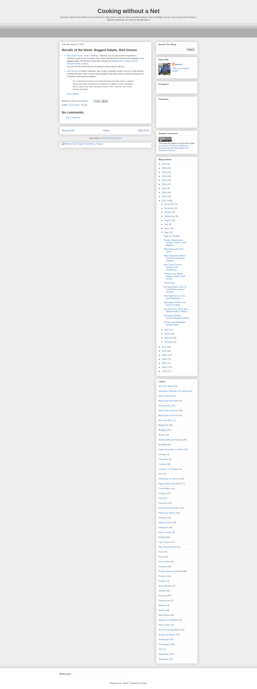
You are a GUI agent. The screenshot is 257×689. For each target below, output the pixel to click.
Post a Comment (73, 117)
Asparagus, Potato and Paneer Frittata (174, 303)
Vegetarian (164, 659)
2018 (164, 176)
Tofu (161, 649)
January (168, 342)
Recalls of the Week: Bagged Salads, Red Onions (174, 276)
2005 (164, 371)
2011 (164, 347)
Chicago (162, 454)
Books (161, 435)
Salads (162, 610)
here (123, 66)
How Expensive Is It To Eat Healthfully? (174, 297)
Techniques (164, 644)
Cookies (162, 464)
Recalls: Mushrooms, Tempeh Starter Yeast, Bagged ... (175, 242)
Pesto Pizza (169, 283)
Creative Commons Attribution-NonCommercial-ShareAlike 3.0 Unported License (174, 148)
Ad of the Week (166, 386)
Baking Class (165, 405)
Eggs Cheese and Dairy (170, 483)
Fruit (161, 498)
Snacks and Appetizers (169, 630)
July (166, 224)
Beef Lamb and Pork (168, 415)
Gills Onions (72, 71)
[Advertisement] (113, 30)
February (169, 337)
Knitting (162, 537)
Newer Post (68, 130)
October (168, 212)
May (166, 232)
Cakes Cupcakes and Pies (171, 449)
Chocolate (163, 459)
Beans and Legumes (168, 410)
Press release (73, 94)
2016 (164, 184)
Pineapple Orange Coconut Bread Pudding (176, 316)
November (169, 208)
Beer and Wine (166, 420)
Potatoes (163, 566)
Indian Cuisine (165, 522)
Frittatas (162, 493)
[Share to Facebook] (103, 101)
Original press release (121, 61)
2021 (164, 164)
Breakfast (163, 444)
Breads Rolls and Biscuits (170, 440)
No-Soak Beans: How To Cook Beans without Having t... (175, 289)
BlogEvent (163, 425)
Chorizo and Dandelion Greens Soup (174, 323)
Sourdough (164, 639)
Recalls (84, 105)
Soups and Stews (167, 634)
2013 (164, 196)
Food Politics (74, 105)
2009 (164, 355)
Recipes (162, 595)
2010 (164, 351)
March (167, 333)
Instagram (163, 527)
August (167, 220)
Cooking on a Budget (168, 469)
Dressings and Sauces (169, 478)
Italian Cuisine (165, 532)
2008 (164, 359)
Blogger (143, 683)
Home (106, 130)
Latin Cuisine (165, 542)
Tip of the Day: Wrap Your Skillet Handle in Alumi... (176, 310)
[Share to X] (100, 101)
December (169, 204)
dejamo (74, 101)
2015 (164, 188)
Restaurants (164, 600)
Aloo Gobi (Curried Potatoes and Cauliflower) (172, 267)
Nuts (161, 552)
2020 (164, 168)
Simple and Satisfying (169, 620)
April (166, 329)
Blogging (163, 430)
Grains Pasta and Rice (169, 508)
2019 (164, 172)
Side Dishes (164, 615)
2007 (164, 363)
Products (163, 576)
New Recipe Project (168, 547)
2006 (164, 367)
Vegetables (164, 654)
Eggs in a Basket (172, 236)
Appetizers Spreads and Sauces (174, 391)
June (167, 228)
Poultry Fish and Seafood (170, 571)
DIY (160, 474)
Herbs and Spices (167, 513)
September (169, 216)
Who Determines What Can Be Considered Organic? (174, 258)
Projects (162, 581)
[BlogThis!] (98, 101)
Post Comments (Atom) (111, 138)
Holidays (163, 518)
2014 (164, 192)
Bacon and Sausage (168, 400)
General (162, 503)
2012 (164, 200)
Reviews (162, 605)
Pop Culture (164, 561)
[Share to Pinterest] (106, 101)
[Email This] (95, 101)
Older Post (143, 130)
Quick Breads (165, 586)
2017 (164, 180)
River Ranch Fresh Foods (78, 56)
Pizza (161, 556)
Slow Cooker (164, 625)
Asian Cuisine (165, 396)
